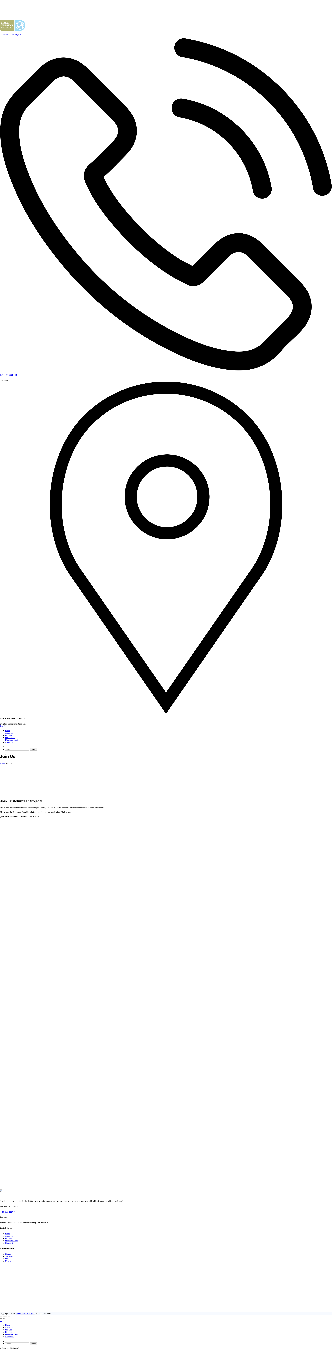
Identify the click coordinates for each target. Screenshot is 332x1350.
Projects (8, 735)
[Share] (4, 1316)
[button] (9, 1348)
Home (7, 730)
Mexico (8, 1261)
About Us (9, 733)
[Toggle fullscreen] (6, 1316)
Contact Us (9, 742)
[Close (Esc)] (1, 1316)
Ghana (8, 1254)
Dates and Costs (11, 740)
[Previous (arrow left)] (1, 1318)
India (7, 1259)
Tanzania (9, 1256)
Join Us (3, 726)
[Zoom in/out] (9, 1316)
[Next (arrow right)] (4, 1318)
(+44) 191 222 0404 (8, 375)
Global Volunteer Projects (10, 34)
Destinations (10, 738)
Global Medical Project (25, 1313)
